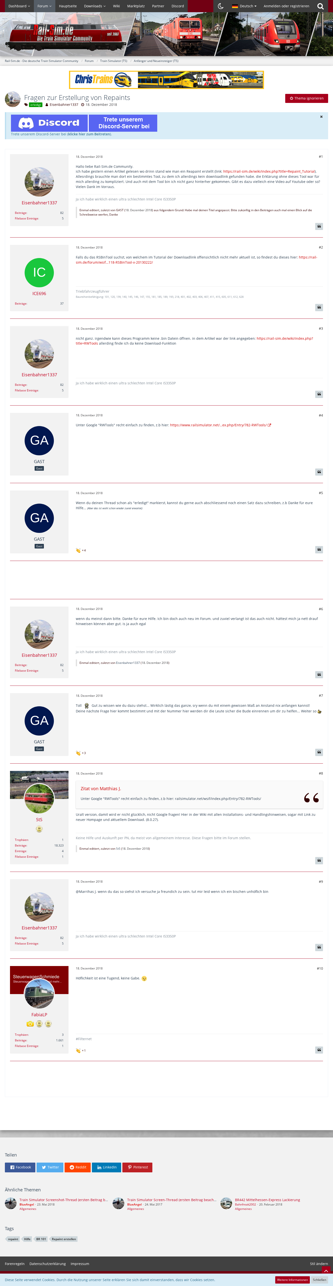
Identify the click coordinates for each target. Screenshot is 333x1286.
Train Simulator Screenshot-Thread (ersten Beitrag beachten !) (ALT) (75, 1199)
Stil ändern (319, 1263)
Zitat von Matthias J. (101, 788)
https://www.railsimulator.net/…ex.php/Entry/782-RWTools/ (218, 425)
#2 (321, 247)
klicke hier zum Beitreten (89, 134)
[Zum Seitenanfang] (326, 1270)
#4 (321, 415)
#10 (320, 968)
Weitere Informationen (292, 1280)
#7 (321, 695)
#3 (321, 328)
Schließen (319, 1280)
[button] (244, 6)
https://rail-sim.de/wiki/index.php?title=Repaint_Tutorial (269, 171)
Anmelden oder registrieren (286, 6)
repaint (13, 1239)
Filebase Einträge (26, 218)
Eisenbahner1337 (64, 104)
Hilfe (27, 1239)
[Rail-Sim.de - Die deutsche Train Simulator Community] (166, 37)
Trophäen (21, 840)
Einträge (20, 851)
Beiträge (21, 213)
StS (118, 849)
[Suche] (320, 6)
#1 (321, 156)
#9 (321, 881)
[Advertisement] (166, 579)
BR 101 (41, 1239)
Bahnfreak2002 (245, 1204)
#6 (321, 609)
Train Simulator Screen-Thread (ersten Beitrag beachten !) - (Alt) (179, 1199)
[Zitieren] (319, 226)
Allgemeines (28, 1209)
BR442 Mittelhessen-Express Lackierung (267, 1199)
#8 (321, 773)
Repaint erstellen (64, 1239)
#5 (321, 492)
